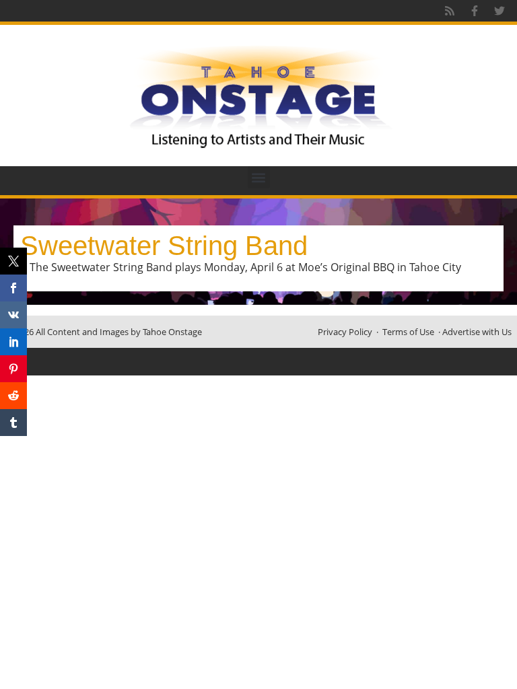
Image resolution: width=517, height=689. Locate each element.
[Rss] (449, 11)
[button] (259, 177)
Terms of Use (408, 332)
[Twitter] (499, 11)
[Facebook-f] (474, 11)
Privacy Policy (345, 332)
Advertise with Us (477, 332)
